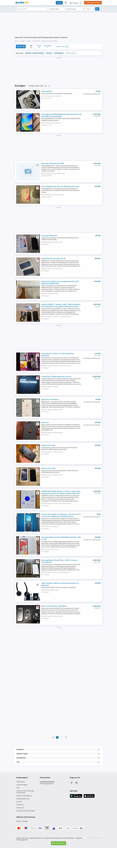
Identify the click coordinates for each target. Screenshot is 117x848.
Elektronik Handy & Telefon (34, 53)
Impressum (20, 808)
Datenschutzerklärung (24, 796)
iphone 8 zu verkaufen (49, 399)
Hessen (48, 53)
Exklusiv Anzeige (22, 821)
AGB (18, 788)
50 (49, 86)
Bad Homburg (58, 53)
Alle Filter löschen (71, 53)
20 (46, 86)
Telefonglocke (46, 91)
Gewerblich (47, 46)
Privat (39, 46)
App (60, 3)
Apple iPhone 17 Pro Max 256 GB (53, 258)
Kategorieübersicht (23, 799)
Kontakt (19, 802)
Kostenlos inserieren (93, 2)
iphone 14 (45, 422)
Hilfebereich (20, 782)
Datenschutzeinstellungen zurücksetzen (25, 792)
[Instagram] (76, 782)
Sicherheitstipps (21, 785)
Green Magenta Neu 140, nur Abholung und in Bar (60, 186)
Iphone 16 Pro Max (48, 468)
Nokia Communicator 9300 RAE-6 (54, 606)
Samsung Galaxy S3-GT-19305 (52, 163)
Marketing (19, 805)
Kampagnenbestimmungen (25, 811)
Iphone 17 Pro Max (48, 445)
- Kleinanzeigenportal (47, 783)
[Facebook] (71, 782)
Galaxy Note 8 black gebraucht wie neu (56, 376)
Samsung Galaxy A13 (49, 235)
